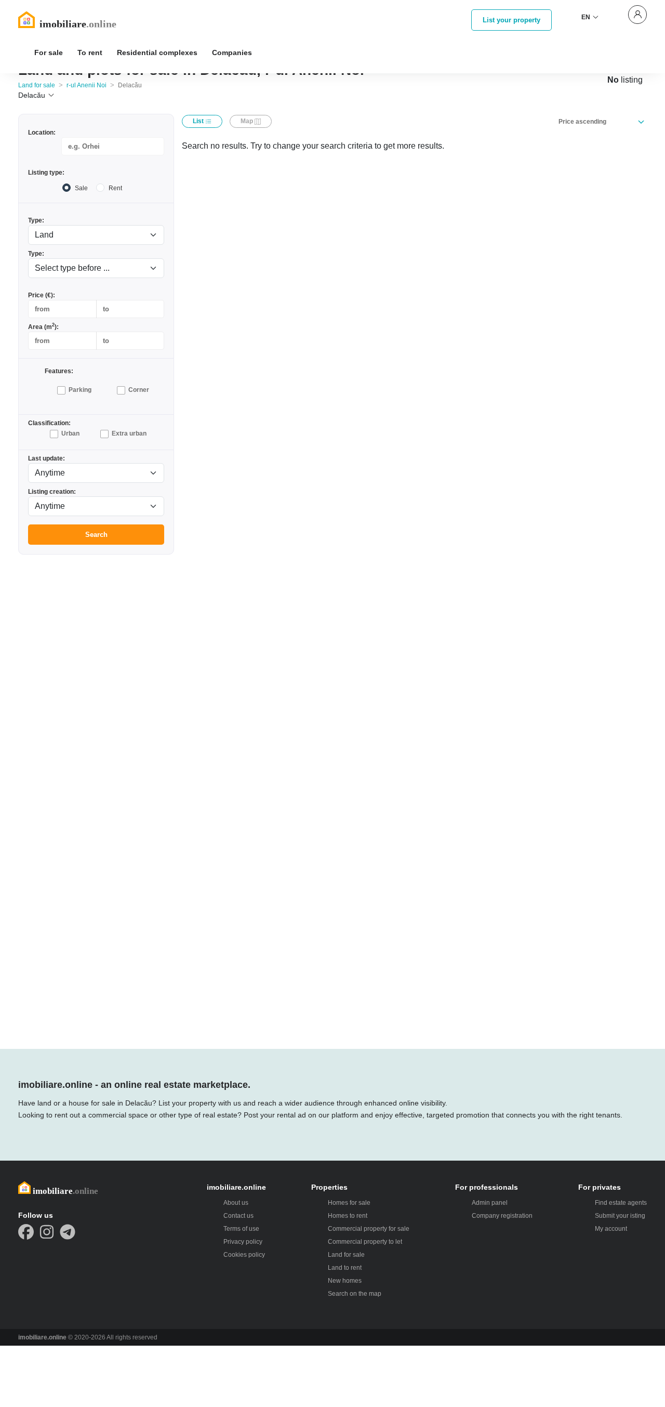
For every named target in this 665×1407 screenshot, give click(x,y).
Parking (80, 389)
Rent (115, 188)
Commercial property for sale (368, 1228)
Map (248, 121)
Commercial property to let (365, 1241)
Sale (81, 188)
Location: (42, 132)
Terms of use (241, 1228)
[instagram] (47, 1232)
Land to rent (345, 1267)
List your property (511, 20)
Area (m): (43, 326)
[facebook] (26, 1232)
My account (611, 1228)
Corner (138, 389)
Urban (70, 433)
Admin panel (490, 1202)
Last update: (46, 458)
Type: (36, 220)
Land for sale (36, 85)
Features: (59, 371)
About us (235, 1202)
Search (96, 534)
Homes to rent (347, 1215)
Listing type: (46, 172)
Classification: (49, 423)
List (199, 121)
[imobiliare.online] (80, 19)
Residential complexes (157, 52)
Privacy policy (242, 1241)
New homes (345, 1280)
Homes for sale (349, 1202)
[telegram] (67, 1232)
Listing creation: (52, 491)
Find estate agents (621, 1202)
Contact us (238, 1215)
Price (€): (41, 295)
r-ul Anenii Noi (86, 85)
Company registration (502, 1215)
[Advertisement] (96, 719)
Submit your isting (620, 1215)
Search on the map (354, 1293)
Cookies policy (244, 1254)
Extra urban (129, 433)
